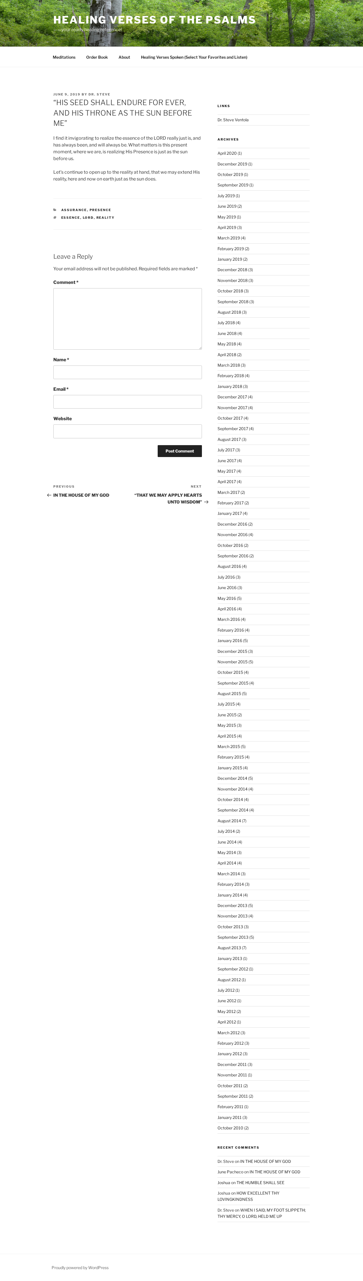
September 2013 (233, 937)
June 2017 (227, 460)
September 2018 (233, 301)
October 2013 (230, 926)
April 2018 (227, 354)
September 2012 (233, 968)
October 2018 (230, 290)
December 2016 (232, 524)
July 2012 (226, 990)
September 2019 (233, 184)
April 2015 (227, 736)
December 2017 (232, 396)
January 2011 (230, 1117)
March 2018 (229, 365)
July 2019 (226, 195)
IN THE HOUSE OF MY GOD (265, 1161)
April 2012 (227, 1021)
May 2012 (227, 1011)
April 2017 (227, 481)
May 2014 (227, 852)
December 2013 (232, 905)
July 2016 (226, 577)
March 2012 (229, 1032)
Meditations (64, 57)
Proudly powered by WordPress (80, 1267)
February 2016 (231, 630)
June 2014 (227, 842)
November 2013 (233, 916)
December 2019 (232, 164)
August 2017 (229, 439)
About (124, 57)
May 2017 (227, 471)
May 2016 (227, 598)
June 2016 (227, 587)
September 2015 (233, 683)
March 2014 (229, 873)
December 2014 (232, 778)
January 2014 (230, 895)
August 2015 (229, 693)
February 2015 (231, 757)
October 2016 (230, 545)
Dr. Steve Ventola (233, 119)
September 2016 (233, 555)
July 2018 (226, 322)
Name (61, 359)
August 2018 (229, 312)
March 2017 (229, 492)
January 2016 (230, 640)
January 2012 (230, 1053)
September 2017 (233, 428)
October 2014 (230, 799)
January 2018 (230, 386)
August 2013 (229, 947)
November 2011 (232, 1074)
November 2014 (233, 789)
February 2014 (231, 884)
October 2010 (230, 1127)
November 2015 (233, 661)
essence (70, 218)
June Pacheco (230, 1171)
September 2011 (233, 1096)
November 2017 (232, 407)
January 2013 (230, 958)
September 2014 (233, 810)
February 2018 (231, 375)
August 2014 (229, 820)
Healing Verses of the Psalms (154, 20)
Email (61, 389)
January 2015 (230, 767)
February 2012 (231, 1043)
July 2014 (226, 831)
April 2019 (227, 227)
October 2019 (230, 174)
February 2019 (231, 248)
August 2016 (229, 566)
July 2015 (226, 704)
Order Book (97, 57)
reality (105, 218)
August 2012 (229, 979)
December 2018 (232, 269)
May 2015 (227, 725)
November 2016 (233, 534)
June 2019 (227, 206)
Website (62, 418)
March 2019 (229, 237)
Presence (100, 210)
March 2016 (229, 619)
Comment (66, 282)
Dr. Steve (99, 94)
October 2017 (230, 418)
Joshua (224, 1182)
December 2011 (232, 1064)
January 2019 (230, 259)
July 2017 (226, 449)
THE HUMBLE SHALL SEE (260, 1182)
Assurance (74, 210)
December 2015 (232, 651)
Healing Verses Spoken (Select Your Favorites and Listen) (194, 57)
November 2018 (233, 280)
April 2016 (227, 608)
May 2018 (227, 343)
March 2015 (229, 746)
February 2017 (231, 502)
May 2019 (227, 216)
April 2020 (227, 153)
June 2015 (227, 714)
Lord (88, 218)
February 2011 (230, 1106)
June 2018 (227, 333)
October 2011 (230, 1085)
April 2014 (227, 863)
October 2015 (230, 672)
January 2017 (230, 513)
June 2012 (227, 1000)
